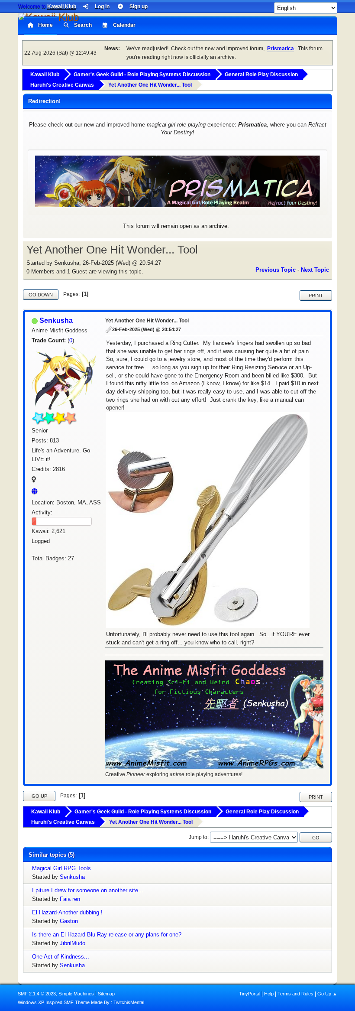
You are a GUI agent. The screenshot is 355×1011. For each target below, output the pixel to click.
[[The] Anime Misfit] (37, 491)
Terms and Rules (295, 993)
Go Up (39, 796)
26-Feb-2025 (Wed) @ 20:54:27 (146, 329)
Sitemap (106, 993)
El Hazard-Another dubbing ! (67, 912)
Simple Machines (76, 993)
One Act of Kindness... (60, 956)
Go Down (41, 294)
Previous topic (275, 270)
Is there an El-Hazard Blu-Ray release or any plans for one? (106, 934)
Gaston (69, 921)
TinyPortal (249, 993)
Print (316, 295)
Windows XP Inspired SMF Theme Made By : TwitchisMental (81, 1002)
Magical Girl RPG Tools (61, 868)
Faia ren (70, 899)
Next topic (315, 270)
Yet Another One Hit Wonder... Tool (147, 321)
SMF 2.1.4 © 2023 (37, 993)
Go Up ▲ (327, 993)
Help (269, 993)
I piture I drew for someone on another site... (87, 890)
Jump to (198, 837)
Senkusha (56, 320)
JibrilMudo (72, 943)
